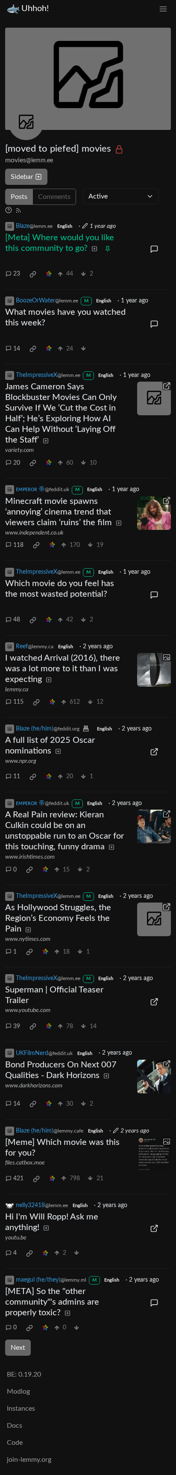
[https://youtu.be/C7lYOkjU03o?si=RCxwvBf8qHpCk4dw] (154, 1228)
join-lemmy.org (29, 1459)
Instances (21, 1408)
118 (18, 545)
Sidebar (22, 176)
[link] (33, 274)
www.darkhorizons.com (33, 1086)
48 (16, 620)
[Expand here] (154, 670)
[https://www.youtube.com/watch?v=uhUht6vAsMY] (154, 1001)
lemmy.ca (16, 690)
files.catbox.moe (25, 1163)
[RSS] (18, 210)
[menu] (163, 9)
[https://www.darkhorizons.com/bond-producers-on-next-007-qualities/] (154, 1076)
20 (16, 463)
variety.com (19, 450)
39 (16, 1026)
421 (18, 1179)
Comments (54, 196)
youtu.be (15, 1238)
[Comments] (154, 249)
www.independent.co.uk (34, 533)
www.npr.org (20, 761)
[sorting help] (8, 210)
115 (18, 702)
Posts (19, 196)
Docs (14, 1425)
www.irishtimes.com (30, 857)
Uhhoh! (35, 8)
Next (18, 1347)
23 (16, 274)
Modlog (18, 1391)
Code (15, 1442)
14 (16, 349)
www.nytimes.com (27, 939)
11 (16, 776)
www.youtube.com (27, 1010)
